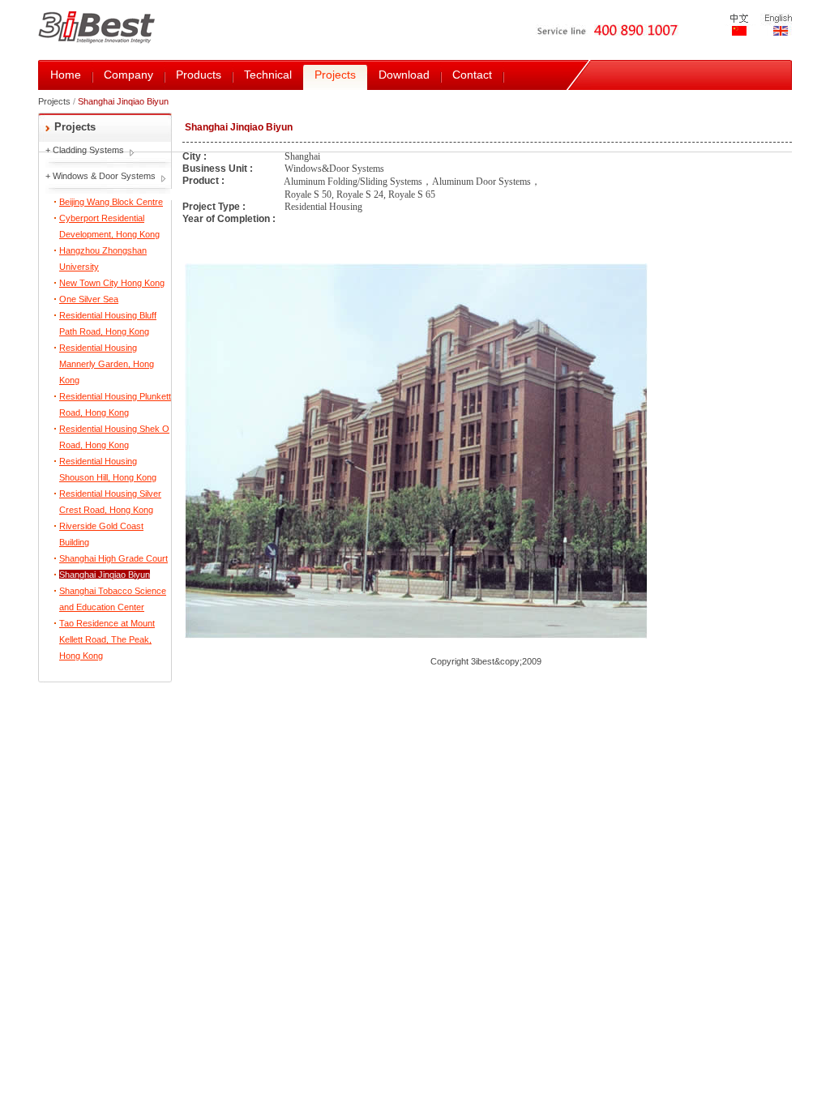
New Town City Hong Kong (112, 283)
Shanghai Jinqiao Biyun (104, 574)
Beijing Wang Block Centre (111, 202)
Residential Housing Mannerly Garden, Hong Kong (106, 364)
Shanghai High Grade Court (113, 558)
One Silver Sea (88, 299)
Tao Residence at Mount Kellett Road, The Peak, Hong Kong (107, 639)
